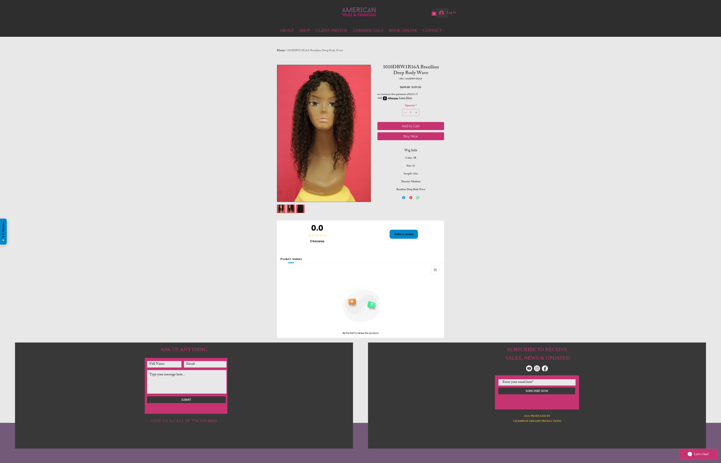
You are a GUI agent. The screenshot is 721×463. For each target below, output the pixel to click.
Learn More (405, 98)
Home (281, 50)
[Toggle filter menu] (435, 270)
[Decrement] (405, 112)
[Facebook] (545, 368)
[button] (434, 12)
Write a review (403, 234)
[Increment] (416, 112)
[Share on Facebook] (403, 197)
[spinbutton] (410, 112)
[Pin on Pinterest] (411, 197)
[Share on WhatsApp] (418, 197)
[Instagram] (537, 368)
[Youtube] (529, 368)
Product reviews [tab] (291, 259)
